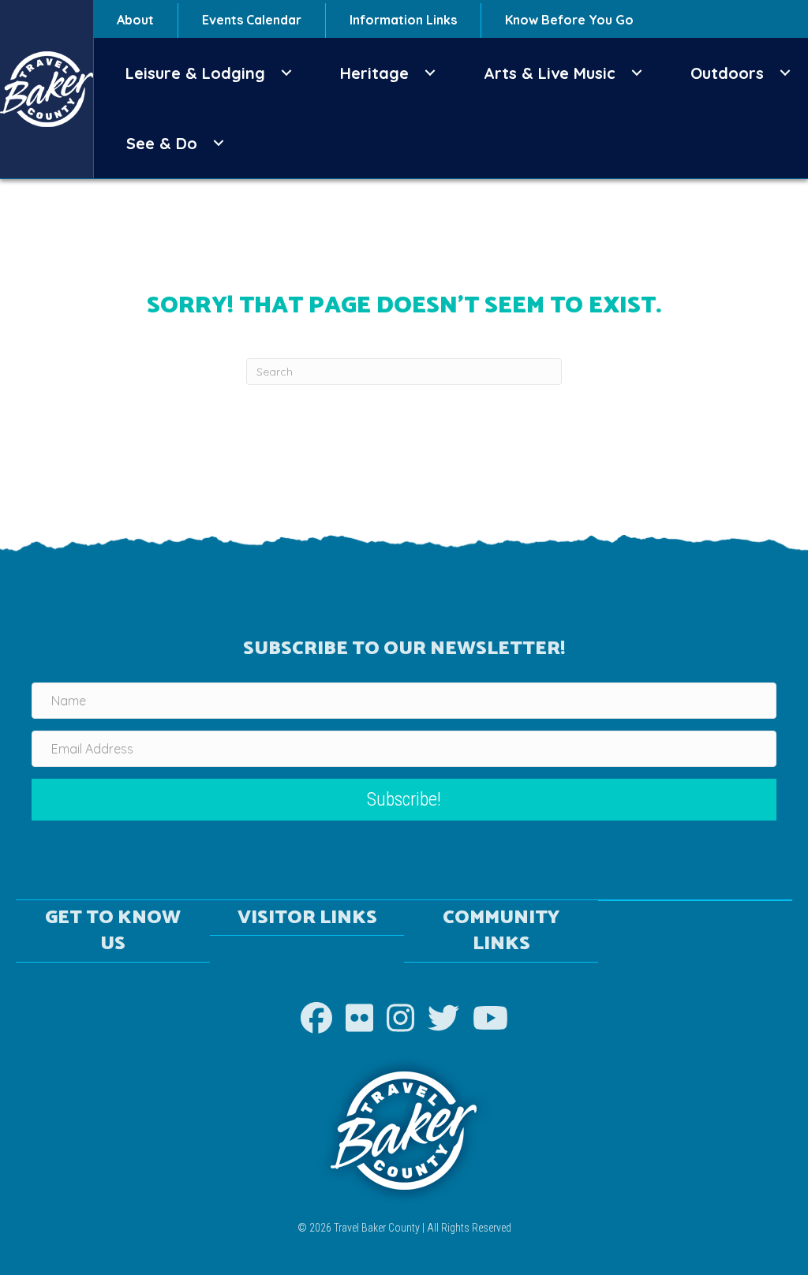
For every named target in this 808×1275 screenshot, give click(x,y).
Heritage (374, 73)
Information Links (403, 20)
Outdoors (727, 73)
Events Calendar (251, 20)
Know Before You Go (569, 20)
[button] (286, 73)
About (135, 20)
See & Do (161, 143)
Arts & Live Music (549, 73)
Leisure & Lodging (195, 73)
